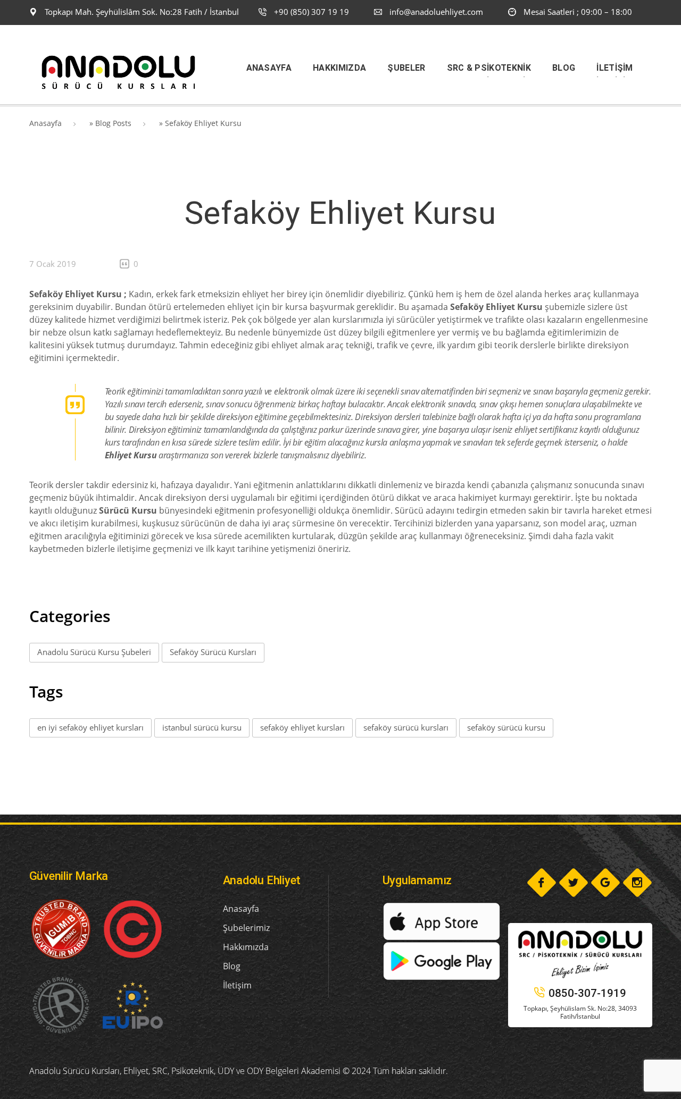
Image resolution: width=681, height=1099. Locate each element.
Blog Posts (113, 123)
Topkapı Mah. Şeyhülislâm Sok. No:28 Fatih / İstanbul (141, 11)
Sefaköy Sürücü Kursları (213, 652)
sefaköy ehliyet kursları (302, 727)
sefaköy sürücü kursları (406, 727)
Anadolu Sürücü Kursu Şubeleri (94, 652)
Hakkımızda (246, 947)
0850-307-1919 (587, 993)
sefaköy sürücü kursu (506, 727)
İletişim (237, 985)
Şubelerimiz (246, 928)
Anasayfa (45, 123)
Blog (231, 966)
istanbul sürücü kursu (202, 727)
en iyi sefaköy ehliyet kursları (90, 727)
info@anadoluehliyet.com (436, 11)
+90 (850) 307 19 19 (310, 11)
